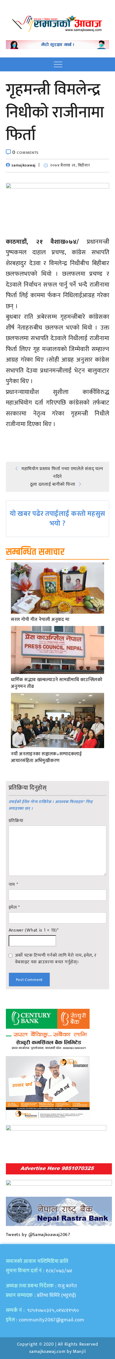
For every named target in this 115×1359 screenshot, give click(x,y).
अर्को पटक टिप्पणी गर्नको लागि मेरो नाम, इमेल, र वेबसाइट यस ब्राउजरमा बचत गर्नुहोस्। (56, 959)
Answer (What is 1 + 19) (34, 930)
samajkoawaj (23, 165)
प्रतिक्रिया (16, 821)
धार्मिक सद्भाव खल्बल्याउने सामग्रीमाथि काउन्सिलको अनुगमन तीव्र (56, 683)
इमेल (14, 907)
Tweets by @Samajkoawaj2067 (38, 1235)
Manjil (79, 1351)
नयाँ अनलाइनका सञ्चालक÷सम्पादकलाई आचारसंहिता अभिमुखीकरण (46, 757)
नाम (13, 884)
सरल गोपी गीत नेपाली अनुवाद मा (40, 619)
